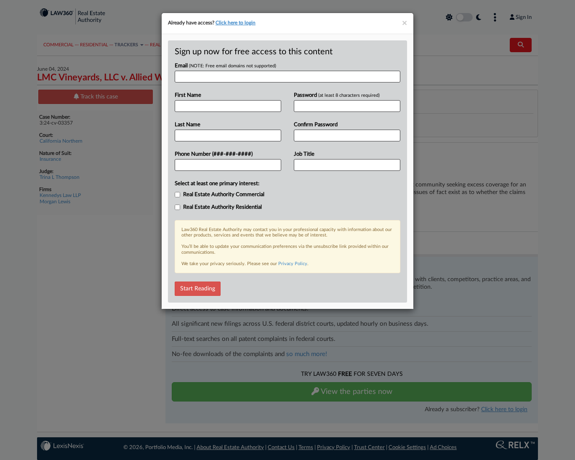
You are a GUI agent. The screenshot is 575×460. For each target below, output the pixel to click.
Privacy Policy (292, 263)
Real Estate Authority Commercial (223, 194)
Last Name (187, 125)
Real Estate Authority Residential (222, 207)
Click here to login (236, 22)
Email (225, 66)
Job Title (304, 154)
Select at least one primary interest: (217, 183)
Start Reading (197, 289)
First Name (188, 95)
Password (337, 95)
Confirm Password (316, 125)
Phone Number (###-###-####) (214, 154)
